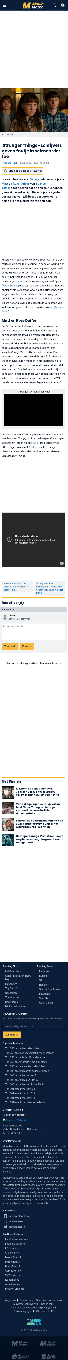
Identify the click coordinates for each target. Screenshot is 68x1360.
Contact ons (26, 1300)
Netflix (35, 442)
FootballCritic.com (15, 1243)
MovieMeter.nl (13, 1257)
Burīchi (43, 975)
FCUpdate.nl (11, 1248)
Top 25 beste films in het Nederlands (25, 1102)
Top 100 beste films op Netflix (21, 1075)
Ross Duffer (21, 183)
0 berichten (8, 609)
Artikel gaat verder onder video (34, 391)
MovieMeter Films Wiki (25, 1304)
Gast (12, 615)
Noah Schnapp (11, 285)
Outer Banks (46, 1002)
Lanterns (44, 971)
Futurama (44, 993)
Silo (41, 980)
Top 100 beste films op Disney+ (22, 1080)
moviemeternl (16, 1221)
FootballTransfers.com (17, 1239)
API (53, 1311)
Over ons (41, 1300)
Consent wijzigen (22, 1311)
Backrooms (11, 1002)
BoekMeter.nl (12, 1266)
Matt (5, 183)
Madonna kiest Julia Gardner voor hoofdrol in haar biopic (15, 586)
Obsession (11, 993)
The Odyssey (12, 997)
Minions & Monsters (16, 1006)
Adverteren (55, 1300)
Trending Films (10, 966)
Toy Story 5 (11, 988)
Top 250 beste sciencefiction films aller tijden (29, 1053)
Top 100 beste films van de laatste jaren (27, 1071)
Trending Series (45, 966)
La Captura (11, 984)
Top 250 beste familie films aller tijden (26, 1062)
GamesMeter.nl (13, 1270)
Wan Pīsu (44, 998)
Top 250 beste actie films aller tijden (25, 1066)
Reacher (43, 984)
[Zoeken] (54, 5)
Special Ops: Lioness (50, 989)
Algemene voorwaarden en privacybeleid (33, 1307)
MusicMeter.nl (13, 1261)
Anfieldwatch (12, 1284)
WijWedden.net (13, 1275)
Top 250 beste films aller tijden (22, 1048)
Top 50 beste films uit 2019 (20, 1098)
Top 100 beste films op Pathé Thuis (24, 1084)
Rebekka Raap (10, 162)
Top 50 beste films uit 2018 (20, 1093)
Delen (45, 162)
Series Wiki (47, 1304)
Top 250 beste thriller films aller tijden (25, 1057)
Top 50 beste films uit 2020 (20, 1089)
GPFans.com (12, 1252)
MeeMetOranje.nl (14, 1288)
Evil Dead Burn (13, 971)
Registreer (10, 1300)
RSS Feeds (41, 1311)
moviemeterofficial (18, 1216)
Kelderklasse (12, 1279)
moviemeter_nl (16, 1226)
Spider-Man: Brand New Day (18, 977)
